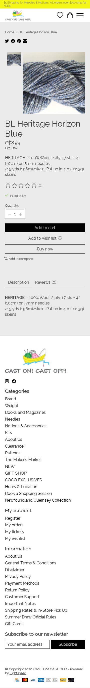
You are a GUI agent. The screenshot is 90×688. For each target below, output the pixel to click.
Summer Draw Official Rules (30, 617)
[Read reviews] (21, 186)
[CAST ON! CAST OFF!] (17, 15)
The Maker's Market (23, 459)
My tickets (14, 531)
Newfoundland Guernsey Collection (38, 500)
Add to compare (21, 259)
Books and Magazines (25, 412)
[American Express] (41, 680)
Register (12, 518)
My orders (14, 525)
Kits (8, 432)
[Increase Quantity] (20, 214)
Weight (11, 405)
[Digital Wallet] (52, 680)
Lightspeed (18, 673)
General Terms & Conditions (30, 563)
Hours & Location (21, 486)
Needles (12, 419)
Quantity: (12, 205)
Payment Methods (22, 583)
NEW (10, 466)
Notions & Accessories (25, 426)
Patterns (12, 453)
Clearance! (14, 446)
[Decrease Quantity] (9, 214)
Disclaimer (14, 569)
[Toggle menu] (80, 15)
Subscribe (68, 644)
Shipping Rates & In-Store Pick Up (36, 610)
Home (9, 32)
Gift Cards (14, 623)
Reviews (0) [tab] (45, 282)
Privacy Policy (18, 576)
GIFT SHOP (15, 473)
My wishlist (15, 538)
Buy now (45, 249)
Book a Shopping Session (28, 493)
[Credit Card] (17, 680)
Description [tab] (18, 282)
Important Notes (20, 603)
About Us (13, 439)
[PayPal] (63, 680)
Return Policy (17, 590)
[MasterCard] (25, 680)
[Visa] (33, 680)
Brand (10, 399)
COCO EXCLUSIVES (23, 480)
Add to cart (45, 227)
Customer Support (22, 596)
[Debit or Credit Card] (71, 680)
